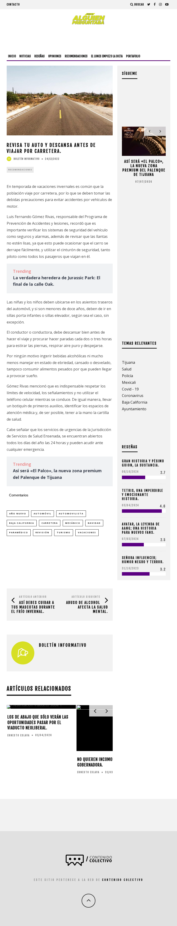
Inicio (12, 56)
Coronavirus (132, 395)
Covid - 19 (130, 389)
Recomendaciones (76, 56)
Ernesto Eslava (18, 735)
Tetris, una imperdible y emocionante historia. (142, 495)
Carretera (49, 522)
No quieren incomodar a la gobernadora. (102, 762)
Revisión (42, 532)
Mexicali (129, 382)
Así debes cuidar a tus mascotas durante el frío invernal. (33, 607)
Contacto (13, 4)
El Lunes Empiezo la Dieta (107, 56)
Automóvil (42, 513)
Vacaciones (87, 532)
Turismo (64, 532)
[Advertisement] (88, 38)
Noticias (25, 56)
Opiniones (54, 56)
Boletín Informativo (27, 158)
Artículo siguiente (86, 596)
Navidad (94, 522)
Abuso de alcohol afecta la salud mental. (87, 607)
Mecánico (72, 522)
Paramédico (18, 532)
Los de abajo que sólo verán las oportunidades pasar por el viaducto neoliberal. (37, 722)
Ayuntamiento (134, 408)
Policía (127, 375)
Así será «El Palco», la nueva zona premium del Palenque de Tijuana (143, 168)
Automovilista (71, 513)
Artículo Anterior (33, 596)
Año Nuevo (17, 513)
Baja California (21, 522)
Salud (126, 369)
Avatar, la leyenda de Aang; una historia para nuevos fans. (141, 528)
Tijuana (128, 362)
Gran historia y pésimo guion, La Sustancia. (143, 463)
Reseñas (39, 56)
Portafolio (133, 56)
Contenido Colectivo (122, 880)
